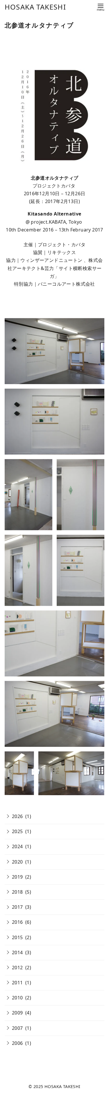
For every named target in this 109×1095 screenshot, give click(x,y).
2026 (17, 816)
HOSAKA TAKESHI (35, 7)
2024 (17, 846)
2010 (17, 997)
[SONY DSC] (54, 351)
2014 (17, 952)
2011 (17, 982)
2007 (17, 1028)
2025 (17, 831)
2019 (17, 877)
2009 (17, 1013)
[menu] (100, 7)
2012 (17, 967)
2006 (17, 1043)
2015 (17, 937)
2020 (17, 862)
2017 (17, 907)
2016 (17, 922)
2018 (17, 892)
